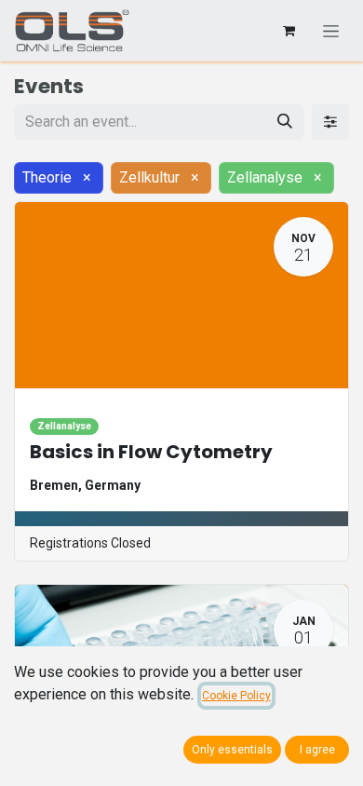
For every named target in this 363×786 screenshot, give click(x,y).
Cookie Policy (236, 695)
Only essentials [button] (232, 749)
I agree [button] (317, 749)
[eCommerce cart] (288, 30)
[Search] (284, 122)
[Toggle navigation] (331, 30)
